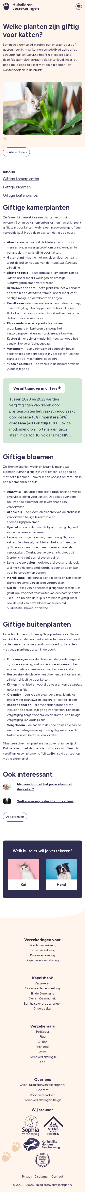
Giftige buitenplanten (21, 195)
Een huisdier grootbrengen (42, 1003)
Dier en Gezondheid (42, 998)
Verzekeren (42, 983)
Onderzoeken (42, 1008)
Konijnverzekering (42, 955)
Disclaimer (41, 1176)
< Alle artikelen (16, 152)
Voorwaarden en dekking (42, 988)
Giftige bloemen (17, 187)
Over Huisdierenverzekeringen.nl (42, 1085)
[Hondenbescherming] (41, 1144)
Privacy (27, 1176)
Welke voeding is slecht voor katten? (45, 801)
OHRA (42, 1042)
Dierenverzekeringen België (42, 1100)
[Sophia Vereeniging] (31, 1125)
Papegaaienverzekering (42, 960)
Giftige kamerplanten (21, 179)
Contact (42, 1090)
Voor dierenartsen (42, 1095)
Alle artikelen (15, 817)
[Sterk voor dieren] (53, 1125)
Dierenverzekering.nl (42, 1057)
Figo (43, 1036)
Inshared (42, 1046)
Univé (42, 1052)
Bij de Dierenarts (42, 993)
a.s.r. (42, 1062)
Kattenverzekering (43, 950)
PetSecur (42, 1031)
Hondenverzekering (42, 945)
